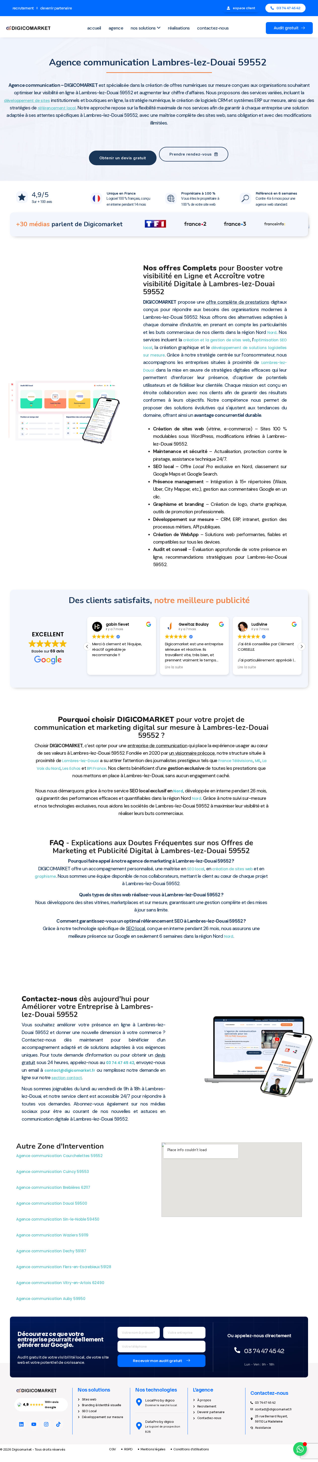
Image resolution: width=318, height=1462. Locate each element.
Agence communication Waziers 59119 (52, 1235)
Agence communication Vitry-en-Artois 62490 (60, 1282)
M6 (258, 760)
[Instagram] (46, 1424)
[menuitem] (145, 28)
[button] (301, 646)
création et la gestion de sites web (216, 340)
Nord (272, 332)
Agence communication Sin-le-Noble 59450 (58, 1219)
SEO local (195, 869)
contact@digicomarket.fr (69, 1070)
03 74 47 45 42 (120, 1062)
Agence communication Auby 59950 (51, 1298)
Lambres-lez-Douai (80, 760)
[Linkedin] (21, 1424)
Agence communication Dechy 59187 (51, 1251)
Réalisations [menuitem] (179, 28)
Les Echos (71, 768)
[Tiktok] (58, 1424)
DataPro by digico (159, 1422)
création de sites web (232, 869)
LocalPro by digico (159, 1400)
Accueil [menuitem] (94, 28)
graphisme (45, 876)
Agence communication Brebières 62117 (53, 1187)
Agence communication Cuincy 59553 (53, 1171)
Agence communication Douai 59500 (52, 1203)
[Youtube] (34, 1424)
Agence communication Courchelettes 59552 (60, 1155)
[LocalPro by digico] (139, 1402)
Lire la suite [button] (174, 667)
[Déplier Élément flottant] (300, 1449)
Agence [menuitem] (116, 28)
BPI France (96, 768)
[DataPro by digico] (139, 1426)
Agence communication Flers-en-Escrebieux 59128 (64, 1266)
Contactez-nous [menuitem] (213, 28)
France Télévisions (235, 760)
